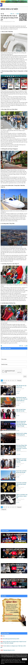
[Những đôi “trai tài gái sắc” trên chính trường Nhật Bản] (8, 463)
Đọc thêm (17, 393)
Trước (13, 13)
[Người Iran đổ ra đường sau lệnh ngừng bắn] (8, 438)
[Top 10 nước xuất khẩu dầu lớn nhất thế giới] (8, 475)
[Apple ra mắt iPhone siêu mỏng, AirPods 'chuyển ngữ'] (8, 499)
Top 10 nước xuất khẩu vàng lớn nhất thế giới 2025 (21, 484)
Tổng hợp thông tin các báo (9, 650)
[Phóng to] (3, 13)
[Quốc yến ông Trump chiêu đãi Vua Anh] (8, 414)
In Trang (1, 345)
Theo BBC (18, 454)
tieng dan (18, 391)
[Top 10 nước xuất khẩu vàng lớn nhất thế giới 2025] (8, 487)
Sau (16, 13)
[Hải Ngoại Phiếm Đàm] (14, 1)
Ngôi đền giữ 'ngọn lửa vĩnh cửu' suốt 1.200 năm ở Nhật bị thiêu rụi (21, 399)
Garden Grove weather (14, 528)
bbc (4, 635)
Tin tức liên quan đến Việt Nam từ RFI (11, 638)
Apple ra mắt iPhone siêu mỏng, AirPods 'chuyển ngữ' (21, 496)
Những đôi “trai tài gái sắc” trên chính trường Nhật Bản (21, 460)
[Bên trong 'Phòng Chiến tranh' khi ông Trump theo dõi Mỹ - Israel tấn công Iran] (8, 450)
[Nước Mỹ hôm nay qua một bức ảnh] (8, 390)
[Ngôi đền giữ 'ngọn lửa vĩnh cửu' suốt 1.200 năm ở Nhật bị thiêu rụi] (8, 402)
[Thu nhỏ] (1, 13)
